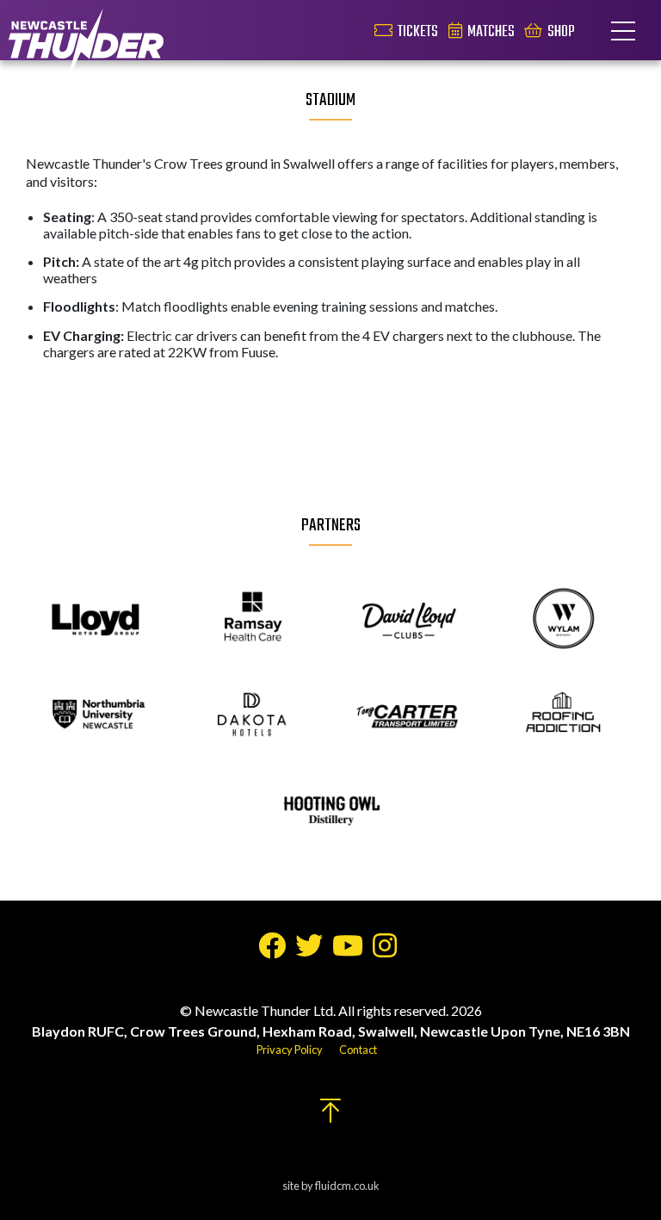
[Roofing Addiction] (564, 715)
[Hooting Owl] (331, 812)
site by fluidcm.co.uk (331, 1185)
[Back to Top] (330, 1115)
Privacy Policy (289, 1049)
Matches (491, 32)
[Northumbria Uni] (97, 715)
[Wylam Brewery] (564, 620)
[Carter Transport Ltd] (408, 715)
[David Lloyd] (408, 620)
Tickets (418, 32)
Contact (358, 1049)
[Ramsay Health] (252, 620)
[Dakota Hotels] (252, 715)
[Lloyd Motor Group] (97, 620)
